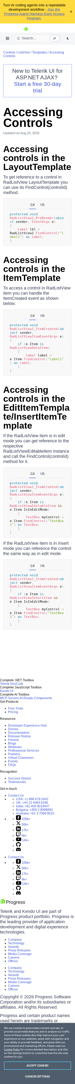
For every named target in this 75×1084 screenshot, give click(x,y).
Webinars (15, 747)
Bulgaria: (34, 809)
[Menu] (7, 38)
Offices (13, 961)
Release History (19, 736)
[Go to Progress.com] (13, 903)
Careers (13, 957)
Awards (13, 946)
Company (15, 939)
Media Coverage (20, 954)
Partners (14, 754)
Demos (13, 729)
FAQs (12, 765)
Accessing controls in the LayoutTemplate (37, 158)
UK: (32, 802)
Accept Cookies (37, 1065)
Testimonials (17, 782)
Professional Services (23, 750)
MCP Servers (9, 698)
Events (13, 761)
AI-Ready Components (36, 698)
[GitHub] (18, 845)
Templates (39, 52)
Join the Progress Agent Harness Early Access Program (34, 14)
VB (42, 205)
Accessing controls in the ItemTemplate (34, 269)
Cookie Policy (12, 1049)
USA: (32, 799)
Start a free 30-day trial (37, 87)
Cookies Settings (37, 1076)
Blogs (12, 743)
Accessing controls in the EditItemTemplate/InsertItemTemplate (36, 408)
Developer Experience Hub (27, 725)
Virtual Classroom (20, 757)
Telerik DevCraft (11, 683)
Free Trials (15, 708)
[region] (37, 1053)
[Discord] (18, 850)
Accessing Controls (33, 117)
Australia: (35, 813)
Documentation (19, 732)
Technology (16, 943)
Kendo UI (6, 691)
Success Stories (19, 778)
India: (33, 806)
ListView (24, 52)
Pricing (13, 712)
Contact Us (16, 795)
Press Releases (19, 950)
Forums (13, 739)
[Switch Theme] (68, 38)
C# (32, 205)
